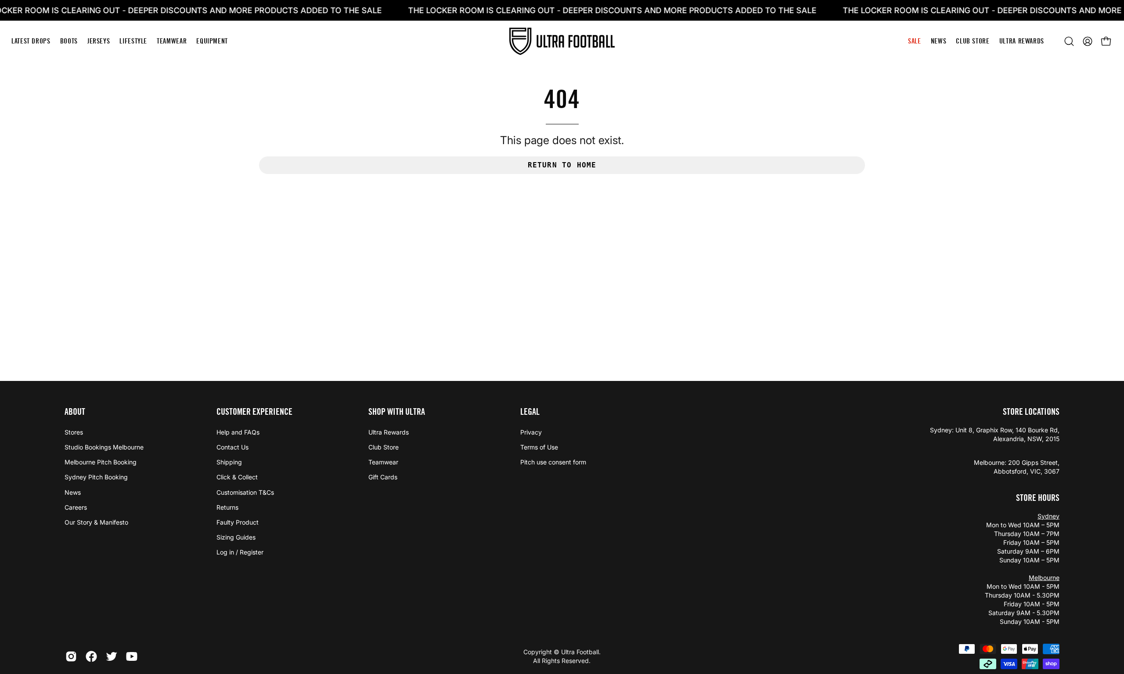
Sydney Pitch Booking (96, 477)
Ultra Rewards (388, 432)
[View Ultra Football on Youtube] (131, 656)
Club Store (383, 447)
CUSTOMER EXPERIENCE (254, 411)
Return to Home (562, 165)
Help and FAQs (237, 432)
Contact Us (232, 447)
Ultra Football (580, 652)
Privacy (531, 432)
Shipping (229, 462)
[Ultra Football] (562, 41)
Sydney (1048, 516)
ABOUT (75, 411)
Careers (76, 507)
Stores (74, 432)
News (73, 492)
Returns (227, 507)
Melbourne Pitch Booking (101, 462)
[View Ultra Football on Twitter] (111, 656)
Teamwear (383, 462)
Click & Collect (237, 477)
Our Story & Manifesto (96, 522)
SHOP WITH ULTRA (396, 411)
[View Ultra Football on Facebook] (91, 656)
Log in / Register (239, 552)
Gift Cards (382, 477)
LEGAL (530, 411)
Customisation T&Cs (245, 492)
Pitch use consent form (553, 462)
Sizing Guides (236, 537)
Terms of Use (539, 447)
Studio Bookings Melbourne (104, 447)
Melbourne (1044, 577)
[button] (1069, 41)
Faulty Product (237, 522)
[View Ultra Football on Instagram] (71, 656)
